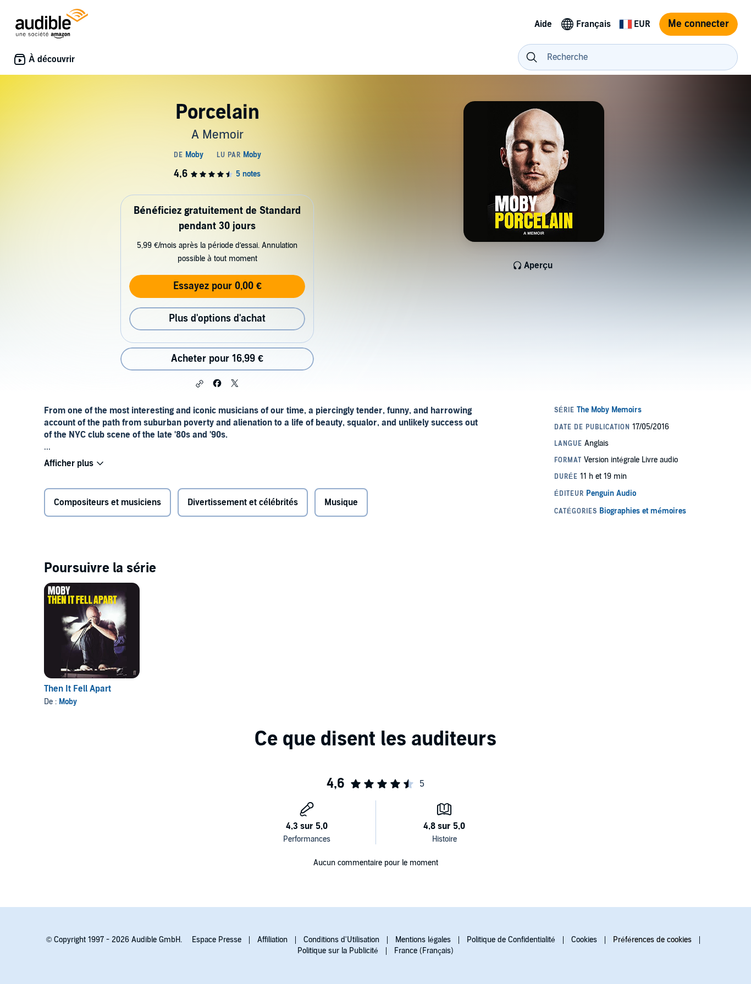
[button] (199, 383)
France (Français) (424, 950)
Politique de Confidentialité (511, 939)
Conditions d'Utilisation (341, 939)
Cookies (584, 939)
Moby (68, 701)
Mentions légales (423, 939)
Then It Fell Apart (77, 688)
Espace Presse (216, 939)
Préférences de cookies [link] (652, 939)
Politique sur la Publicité (337, 950)
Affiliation (272, 939)
